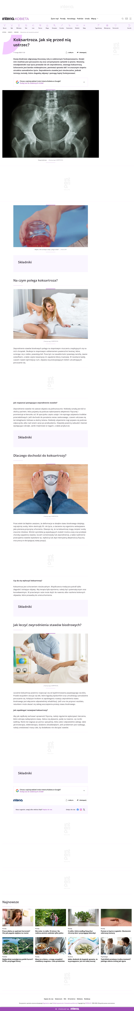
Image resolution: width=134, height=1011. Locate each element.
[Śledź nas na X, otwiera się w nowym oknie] (84, 810)
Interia (4, 32)
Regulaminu (46, 1003)
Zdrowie (16, 32)
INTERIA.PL (88, 1003)
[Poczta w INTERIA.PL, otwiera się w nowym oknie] (127, 18)
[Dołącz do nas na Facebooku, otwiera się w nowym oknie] (77, 810)
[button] (71, 18)
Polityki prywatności (58, 1003)
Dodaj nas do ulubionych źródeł (40, 83)
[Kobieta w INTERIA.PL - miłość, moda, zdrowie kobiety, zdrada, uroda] (22, 18)
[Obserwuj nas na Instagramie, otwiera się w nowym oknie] (80, 810)
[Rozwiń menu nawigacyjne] (130, 18)
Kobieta (10, 32)
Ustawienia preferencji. (70, 1003)
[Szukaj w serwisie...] (123, 18)
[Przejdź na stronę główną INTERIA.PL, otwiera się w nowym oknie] (8, 18)
